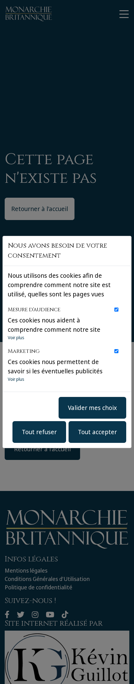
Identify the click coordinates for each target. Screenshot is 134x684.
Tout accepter (97, 432)
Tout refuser (39, 432)
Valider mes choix (92, 407)
